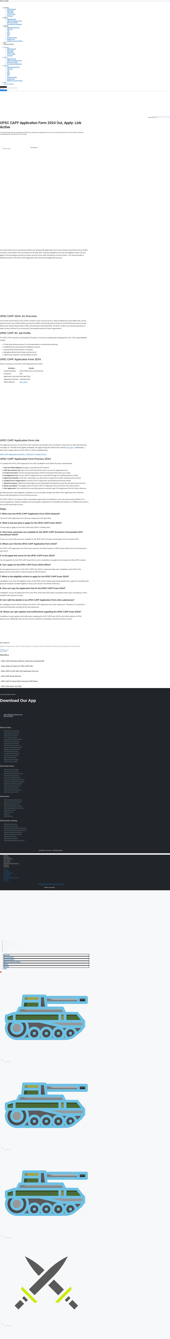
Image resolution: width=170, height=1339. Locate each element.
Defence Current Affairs (15, 41)
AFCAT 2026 (11, 14)
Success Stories (9, 44)
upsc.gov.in (24, 382)
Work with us (7, 857)
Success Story (9, 943)
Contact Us (6, 866)
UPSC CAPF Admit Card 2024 (11, 686)
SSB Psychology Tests (14, 21)
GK (8, 36)
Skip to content (4, 1)
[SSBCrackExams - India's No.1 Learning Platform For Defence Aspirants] (5, 4)
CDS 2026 (10, 12)
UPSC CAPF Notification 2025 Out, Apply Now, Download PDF (22, 661)
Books (6, 17)
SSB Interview (11, 9)
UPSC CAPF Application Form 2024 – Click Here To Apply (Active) (23, 454)
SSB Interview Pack (13, 27)
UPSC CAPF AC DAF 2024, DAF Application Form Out (19, 671)
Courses (6, 7)
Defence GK (11, 39)
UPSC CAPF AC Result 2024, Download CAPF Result (19, 681)
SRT (8, 32)
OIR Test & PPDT (12, 22)
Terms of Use (7, 860)
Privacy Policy (7, 862)
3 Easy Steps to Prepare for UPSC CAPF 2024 (17, 666)
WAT (8, 34)
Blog (5, 42)
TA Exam (10, 16)
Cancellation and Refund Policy (11, 863)
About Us (6, 855)
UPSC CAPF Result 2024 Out (11, 676)
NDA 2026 (10, 11)
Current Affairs (12, 38)
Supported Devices (8, 858)
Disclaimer (6, 865)
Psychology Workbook (14, 24)
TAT (8, 31)
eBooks (6, 26)
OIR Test (10, 29)
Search (3, 87)
